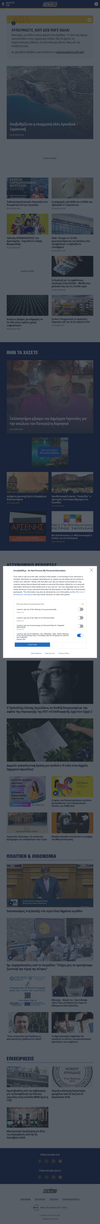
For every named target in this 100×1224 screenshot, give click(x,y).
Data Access (50, 653)
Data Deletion (36, 653)
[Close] (92, 570)
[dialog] (50, 612)
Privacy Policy (64, 653)
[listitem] (50, 604)
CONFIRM (32, 645)
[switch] (80, 609)
